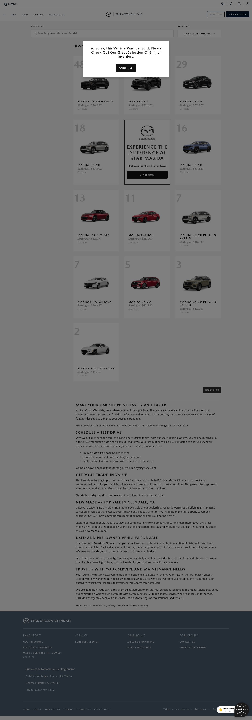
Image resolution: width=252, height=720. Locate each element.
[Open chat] (241, 709)
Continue (126, 68)
